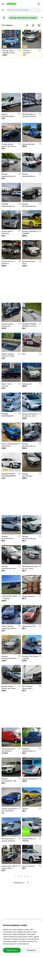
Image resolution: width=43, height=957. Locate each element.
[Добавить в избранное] (19, 50)
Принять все (12, 950)
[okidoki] (11, 4)
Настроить (31, 950)
